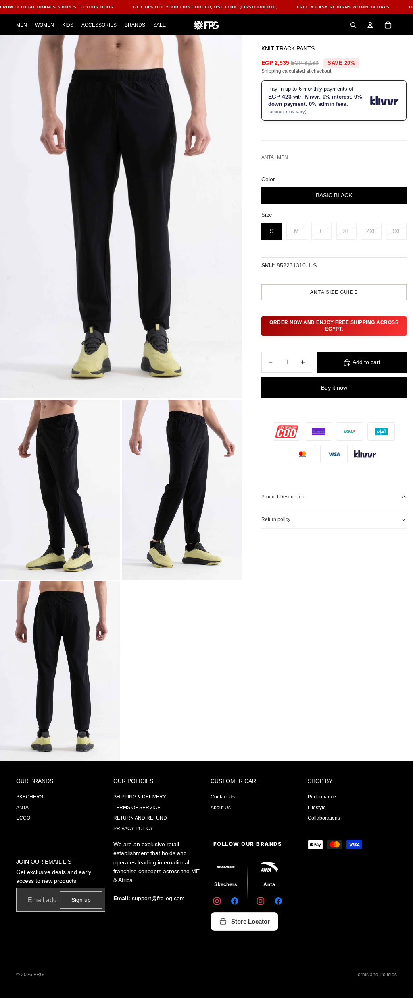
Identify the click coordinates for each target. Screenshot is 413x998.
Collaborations (324, 818)
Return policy (275, 519)
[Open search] (353, 25)
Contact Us (223, 797)
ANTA (22, 807)
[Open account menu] (370, 25)
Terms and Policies (376, 974)
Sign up (81, 900)
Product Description (283, 497)
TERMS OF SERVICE (137, 807)
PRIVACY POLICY (133, 828)
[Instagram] (217, 901)
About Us (221, 807)
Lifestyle (317, 807)
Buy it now (334, 387)
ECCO (23, 818)
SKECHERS (29, 797)
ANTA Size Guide (334, 292)
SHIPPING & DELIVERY (139, 797)
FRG (38, 974)
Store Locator (250, 921)
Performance (322, 797)
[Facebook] (234, 901)
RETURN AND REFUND (140, 818)
